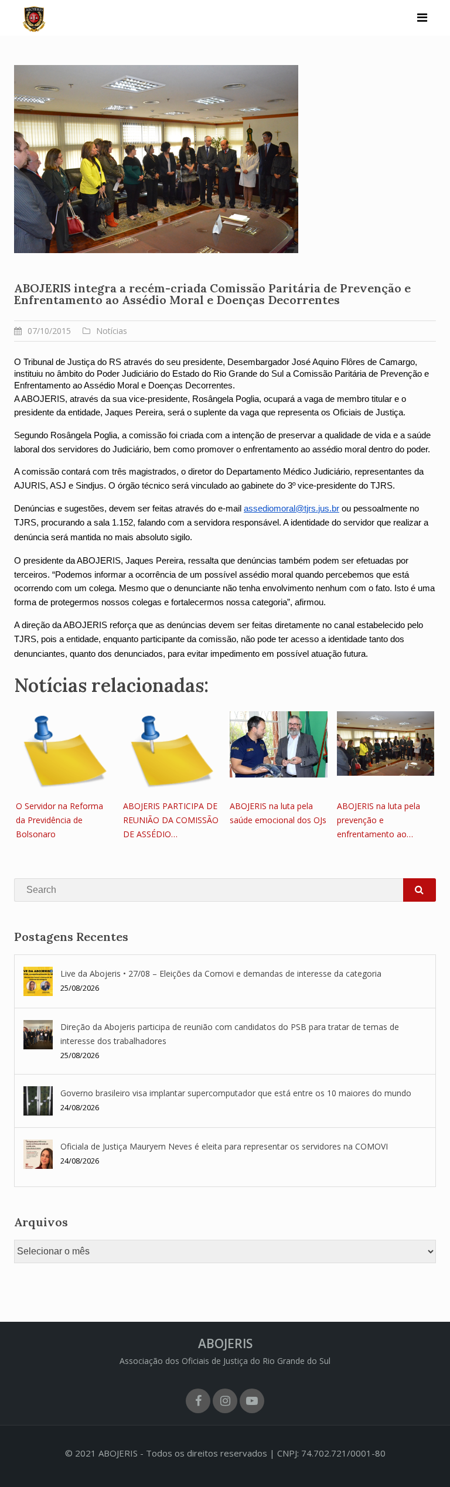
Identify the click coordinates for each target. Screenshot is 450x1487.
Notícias (111, 330)
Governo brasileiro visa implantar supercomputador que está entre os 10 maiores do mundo (235, 1093)
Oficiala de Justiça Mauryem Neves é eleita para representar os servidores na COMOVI (224, 1146)
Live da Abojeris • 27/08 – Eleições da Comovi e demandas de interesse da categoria (220, 973)
